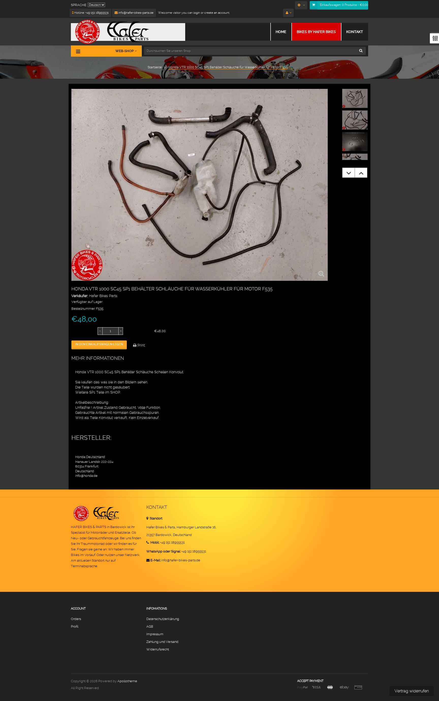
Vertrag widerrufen (412, 691)
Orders (76, 619)
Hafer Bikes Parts (103, 296)
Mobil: (154, 542)
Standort (155, 518)
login (196, 12)
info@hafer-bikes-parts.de (135, 12)
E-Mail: (155, 560)
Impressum (154, 634)
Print (140, 345)
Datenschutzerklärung (162, 619)
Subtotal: (136, 331)
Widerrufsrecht (157, 649)
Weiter (361, 173)
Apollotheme (127, 681)
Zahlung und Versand (162, 642)
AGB (149, 626)
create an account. (217, 12)
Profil (74, 626)
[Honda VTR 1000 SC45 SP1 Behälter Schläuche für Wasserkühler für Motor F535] (355, 98)
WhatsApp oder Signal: (163, 551)
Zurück (348, 173)
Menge (77, 331)
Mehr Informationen (97, 358)
